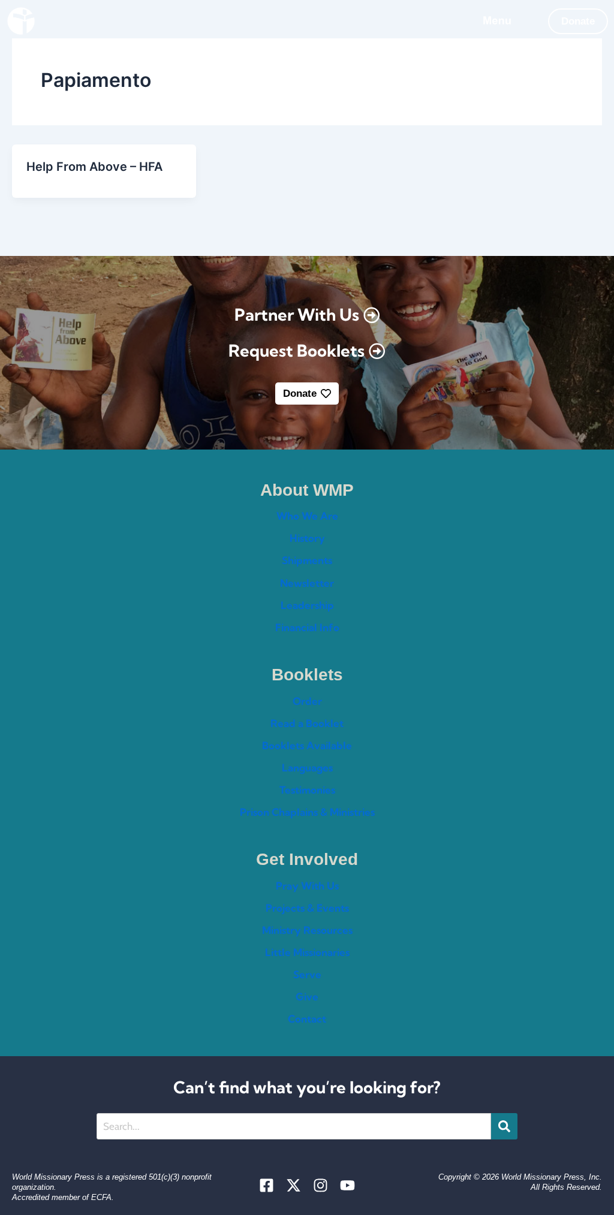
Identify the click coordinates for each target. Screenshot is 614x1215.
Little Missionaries (307, 952)
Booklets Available (307, 745)
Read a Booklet (307, 723)
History (307, 538)
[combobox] (294, 1126)
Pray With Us (307, 885)
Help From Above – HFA (94, 166)
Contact (307, 1018)
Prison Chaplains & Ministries (307, 812)
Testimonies (307, 789)
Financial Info (307, 627)
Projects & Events (307, 908)
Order (307, 701)
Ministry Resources (307, 930)
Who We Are (307, 515)
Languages (307, 767)
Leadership (307, 605)
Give (307, 996)
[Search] (504, 1126)
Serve (307, 974)
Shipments (307, 560)
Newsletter (307, 583)
